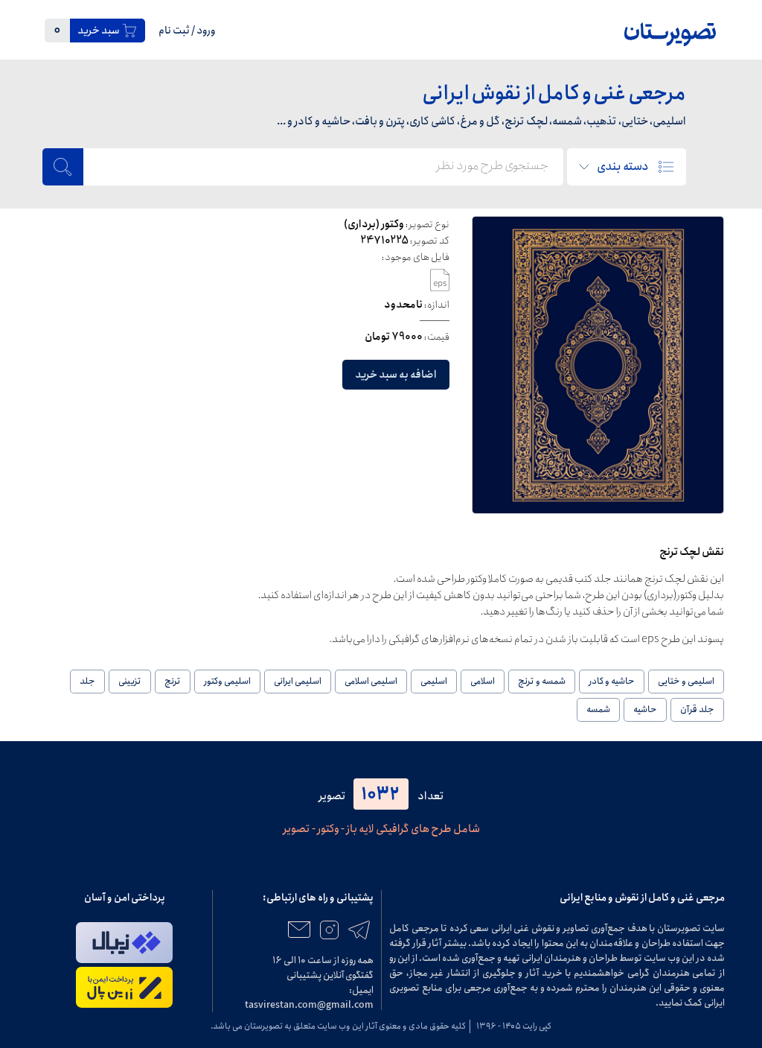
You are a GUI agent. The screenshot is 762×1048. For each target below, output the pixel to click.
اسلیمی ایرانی (297, 681)
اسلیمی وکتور (227, 681)
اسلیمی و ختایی (686, 681)
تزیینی (129, 681)
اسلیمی (433, 681)
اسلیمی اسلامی (371, 681)
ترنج (172, 681)
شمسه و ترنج (542, 681)
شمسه (598, 709)
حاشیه (645, 709)
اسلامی (482, 681)
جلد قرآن (697, 709)
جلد (87, 681)
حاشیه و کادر (612, 681)
